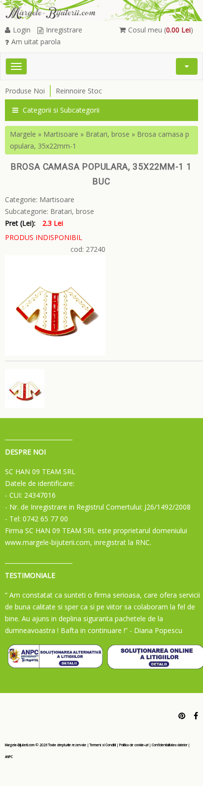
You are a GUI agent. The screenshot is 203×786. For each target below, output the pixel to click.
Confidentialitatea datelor (169, 745)
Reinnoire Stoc (79, 90)
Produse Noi (25, 90)
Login (22, 29)
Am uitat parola (36, 41)
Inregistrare (64, 29)
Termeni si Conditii (103, 745)
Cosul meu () (160, 29)
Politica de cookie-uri (133, 745)
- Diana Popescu (156, 630)
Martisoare (60, 134)
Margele (23, 134)
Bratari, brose (108, 134)
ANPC (9, 757)
